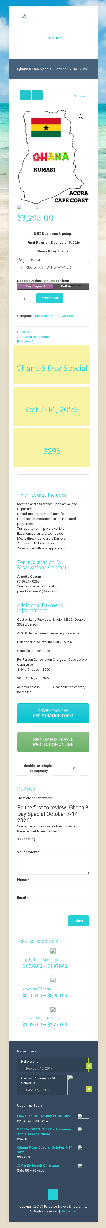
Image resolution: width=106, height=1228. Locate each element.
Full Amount (71, 286)
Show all (80, 96)
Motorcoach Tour (47, 316)
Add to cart (49, 298)
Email (23, 897)
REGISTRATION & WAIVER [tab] (48, 267)
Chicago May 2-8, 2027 (40, 1018)
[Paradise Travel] (53, 32)
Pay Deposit (35, 286)
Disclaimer (68, 1211)
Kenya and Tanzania (37, 989)
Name (23, 880)
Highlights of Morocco (39, 959)
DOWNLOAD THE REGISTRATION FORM (53, 713)
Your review (28, 852)
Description (25, 332)
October (68, 316)
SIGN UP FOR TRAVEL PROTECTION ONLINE (53, 742)
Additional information (34, 337)
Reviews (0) (25, 342)
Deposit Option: (43, 281)
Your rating (26, 839)
